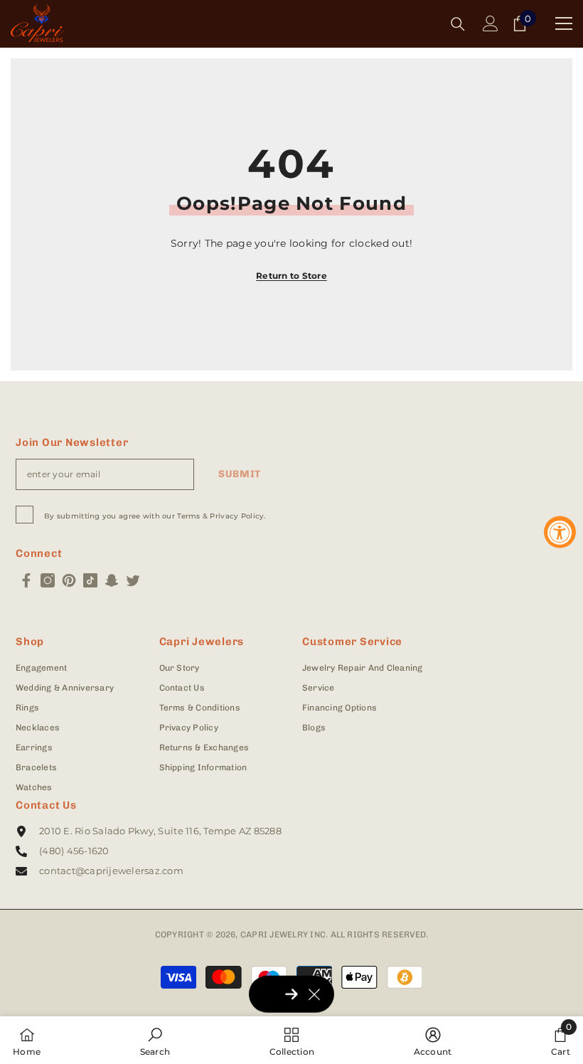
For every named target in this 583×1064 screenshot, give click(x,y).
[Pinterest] (69, 580)
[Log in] (490, 23)
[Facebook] (26, 580)
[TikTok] (90, 580)
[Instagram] (47, 580)
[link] (155, 1040)
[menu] (563, 23)
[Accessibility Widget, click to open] (560, 532)
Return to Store (291, 275)
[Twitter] (133, 580)
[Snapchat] (111, 580)
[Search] (457, 24)
